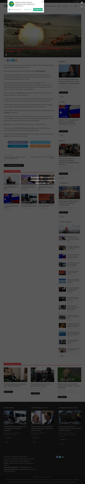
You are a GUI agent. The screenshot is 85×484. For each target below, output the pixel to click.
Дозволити (38, 9)
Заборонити (28, 9)
